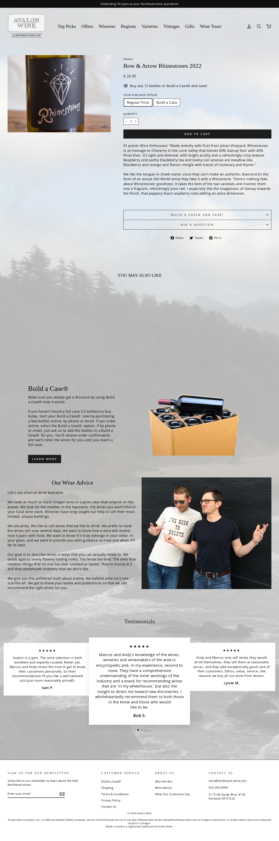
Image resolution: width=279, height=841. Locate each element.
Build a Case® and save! (197, 215)
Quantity (130, 114)
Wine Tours (210, 26)
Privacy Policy (111, 800)
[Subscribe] (62, 793)
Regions (128, 26)
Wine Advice (163, 788)
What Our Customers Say (172, 794)
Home (127, 59)
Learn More (44, 459)
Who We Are (163, 781)
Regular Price (138, 102)
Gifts (189, 26)
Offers (87, 26)
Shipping (107, 788)
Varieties (150, 26)
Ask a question (197, 224)
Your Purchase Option (140, 95)
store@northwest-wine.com (228, 781)
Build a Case (166, 102)
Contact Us (108, 806)
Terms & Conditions (115, 794)
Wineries (107, 26)
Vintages (171, 26)
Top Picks (67, 26)
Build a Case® (111, 781)
